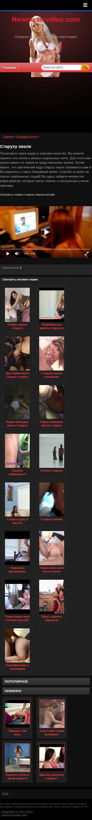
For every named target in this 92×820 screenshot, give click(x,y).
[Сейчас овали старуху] (17, 322)
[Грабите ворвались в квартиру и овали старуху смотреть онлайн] (17, 468)
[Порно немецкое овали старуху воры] (17, 419)
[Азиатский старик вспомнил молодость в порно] (51, 713)
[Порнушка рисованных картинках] (17, 565)
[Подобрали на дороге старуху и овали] (51, 322)
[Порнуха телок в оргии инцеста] (17, 757)
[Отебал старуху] (51, 468)
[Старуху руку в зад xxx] (17, 516)
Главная (9, 67)
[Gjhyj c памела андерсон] (51, 614)
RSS (5, 794)
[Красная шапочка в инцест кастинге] (51, 757)
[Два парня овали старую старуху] (17, 370)
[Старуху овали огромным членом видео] (51, 370)
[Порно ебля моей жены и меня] (51, 565)
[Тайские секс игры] (17, 713)
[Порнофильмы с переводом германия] (17, 662)
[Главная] (46, 22)
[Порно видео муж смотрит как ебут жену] (17, 614)
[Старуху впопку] (51, 516)
